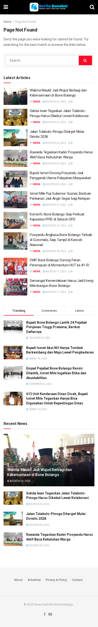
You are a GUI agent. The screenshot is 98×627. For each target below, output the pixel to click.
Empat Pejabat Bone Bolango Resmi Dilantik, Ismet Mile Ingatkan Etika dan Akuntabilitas (56, 373)
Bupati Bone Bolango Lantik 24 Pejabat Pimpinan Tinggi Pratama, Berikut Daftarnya (56, 327)
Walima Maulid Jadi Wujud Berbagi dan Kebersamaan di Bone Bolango (39, 472)
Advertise (34, 580)
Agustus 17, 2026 (55, 271)
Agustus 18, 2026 (55, 251)
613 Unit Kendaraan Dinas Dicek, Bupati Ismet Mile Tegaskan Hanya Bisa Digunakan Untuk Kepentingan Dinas (57, 398)
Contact (77, 580)
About (18, 580)
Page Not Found (25, 21)
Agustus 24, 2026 (55, 122)
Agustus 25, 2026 (55, 101)
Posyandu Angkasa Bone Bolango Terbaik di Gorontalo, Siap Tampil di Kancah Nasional (61, 240)
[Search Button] (85, 60)
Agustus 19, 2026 (55, 205)
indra (36, 101)
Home (7, 21)
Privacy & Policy (56, 580)
